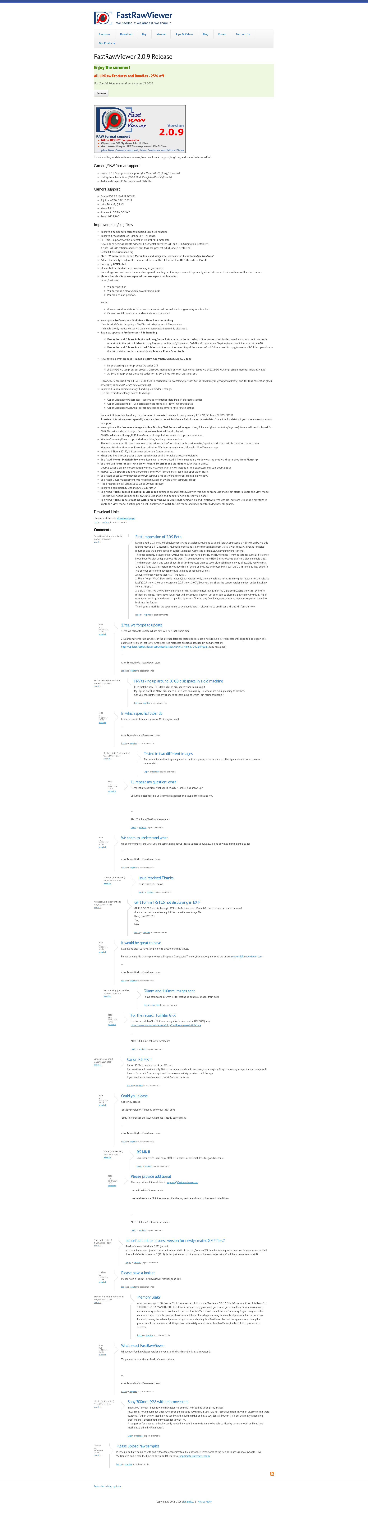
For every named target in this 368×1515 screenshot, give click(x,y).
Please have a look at (138, 1272)
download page (126, 518)
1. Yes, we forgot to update (141, 625)
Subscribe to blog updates (107, 1486)
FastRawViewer (144, 15)
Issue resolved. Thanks (156, 877)
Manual (161, 34)
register (106, 522)
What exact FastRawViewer (143, 1345)
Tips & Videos (184, 34)
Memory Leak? (148, 1297)
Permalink (97, 542)
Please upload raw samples (137, 1446)
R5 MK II (143, 1151)
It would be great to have (141, 942)
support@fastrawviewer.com (246, 956)
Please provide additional (151, 1176)
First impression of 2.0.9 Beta (158, 536)
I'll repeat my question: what (153, 782)
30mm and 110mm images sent (169, 990)
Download (126, 34)
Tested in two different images (168, 753)
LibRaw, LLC (188, 1501)
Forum (222, 34)
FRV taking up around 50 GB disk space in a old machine (178, 681)
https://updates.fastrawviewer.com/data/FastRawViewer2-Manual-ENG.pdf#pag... (165, 646)
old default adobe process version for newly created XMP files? (175, 1240)
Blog (205, 34)
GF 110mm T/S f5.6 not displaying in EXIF (167, 902)
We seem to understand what (144, 837)
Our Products (107, 43)
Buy (144, 34)
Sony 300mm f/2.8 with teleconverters (158, 1401)
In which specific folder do (141, 713)
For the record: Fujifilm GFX (153, 1015)
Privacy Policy (205, 1501)
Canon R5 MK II (139, 1059)
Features (104, 34)
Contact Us (243, 34)
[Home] (105, 18)
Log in (96, 522)
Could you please (134, 1095)
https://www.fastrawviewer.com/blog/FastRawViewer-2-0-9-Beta (166, 1025)
